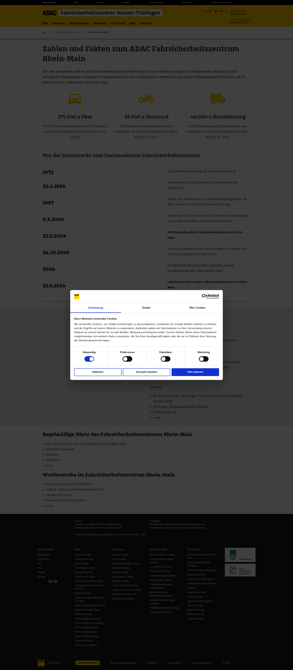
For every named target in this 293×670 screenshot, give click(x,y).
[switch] (127, 359)
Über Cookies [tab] (197, 307)
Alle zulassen (195, 371)
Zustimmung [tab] (95, 307)
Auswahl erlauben (146, 371)
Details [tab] (146, 307)
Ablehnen (97, 371)
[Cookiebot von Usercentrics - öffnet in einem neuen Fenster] (204, 296)
